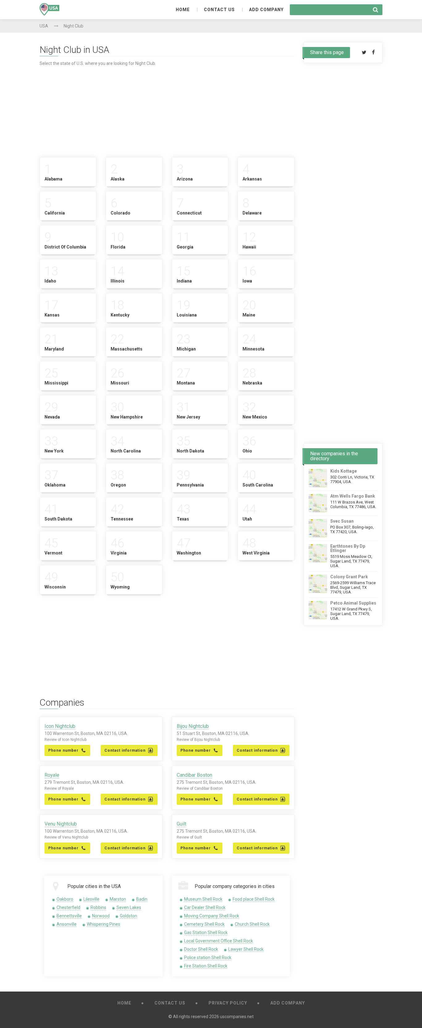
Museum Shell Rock (203, 899)
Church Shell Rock (252, 924)
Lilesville (91, 899)
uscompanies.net (237, 1016)
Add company (266, 9)
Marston (118, 899)
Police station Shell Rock (207, 957)
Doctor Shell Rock (201, 949)
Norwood (101, 915)
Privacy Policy (228, 1002)
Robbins (98, 907)
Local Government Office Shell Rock (218, 940)
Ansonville (67, 924)
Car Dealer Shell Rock (205, 907)
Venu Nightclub (60, 824)
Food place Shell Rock (254, 899)
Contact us (219, 9)
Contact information (125, 750)
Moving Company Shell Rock (211, 915)
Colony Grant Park (349, 577)
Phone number (63, 750)
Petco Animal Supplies (353, 603)
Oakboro (65, 899)
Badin (141, 899)
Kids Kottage (343, 471)
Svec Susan (342, 521)
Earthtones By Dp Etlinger (347, 548)
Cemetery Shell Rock (204, 924)
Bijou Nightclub (193, 726)
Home (183, 9)
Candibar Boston (194, 775)
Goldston (128, 915)
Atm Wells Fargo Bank (352, 496)
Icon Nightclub (59, 726)
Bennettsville (69, 915)
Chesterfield (68, 907)
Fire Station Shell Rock (205, 965)
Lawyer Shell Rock (246, 949)
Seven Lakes (128, 907)
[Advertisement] (167, 109)
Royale (51, 775)
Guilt (181, 824)
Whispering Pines (103, 924)
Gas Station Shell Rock (206, 932)
